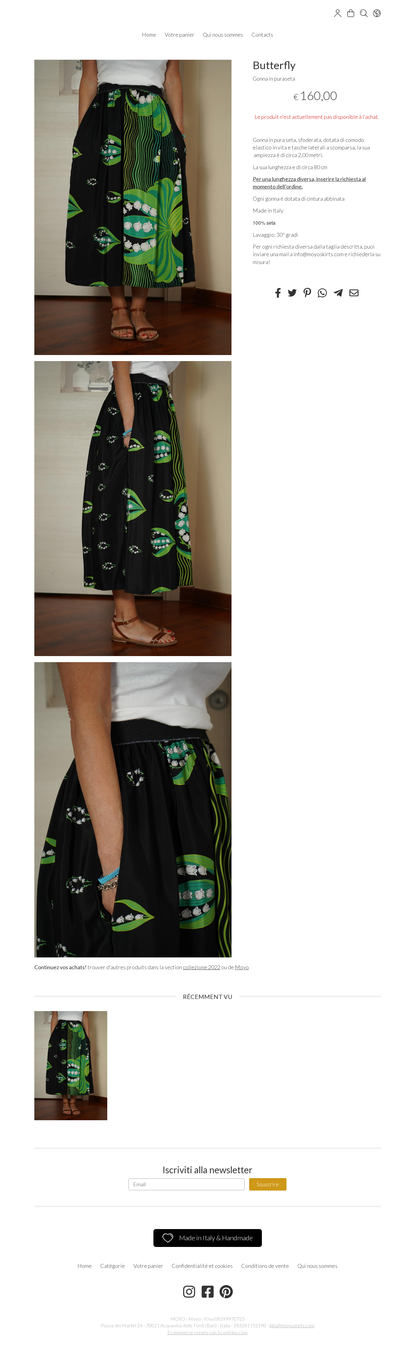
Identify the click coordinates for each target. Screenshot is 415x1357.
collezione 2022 (201, 967)
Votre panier (179, 34)
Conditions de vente (265, 1265)
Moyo (242, 967)
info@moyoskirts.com (291, 1325)
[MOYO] (207, 14)
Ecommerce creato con (207, 1332)
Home (149, 34)
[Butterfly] (133, 207)
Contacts (262, 34)
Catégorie (112, 1265)
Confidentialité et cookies (202, 1265)
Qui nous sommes (223, 34)
